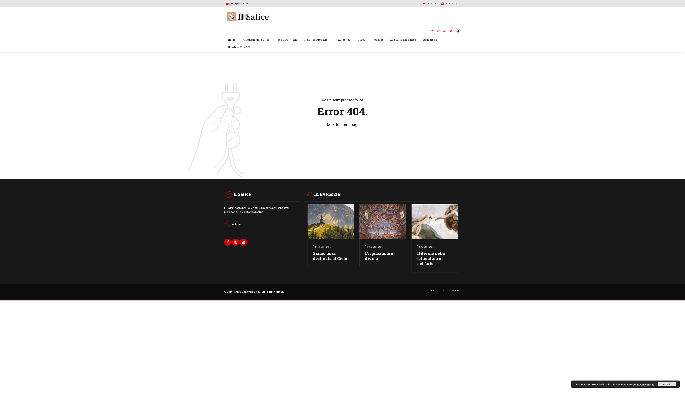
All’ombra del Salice (256, 39)
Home (231, 39)
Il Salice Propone (316, 39)
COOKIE (430, 290)
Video (361, 39)
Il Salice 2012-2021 (240, 47)
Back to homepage (343, 124)
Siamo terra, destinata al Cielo (330, 256)
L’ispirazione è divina (379, 256)
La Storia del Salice (403, 39)
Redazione (430, 39)
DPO (443, 290)
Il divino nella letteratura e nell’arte (431, 258)
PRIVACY (456, 290)
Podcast (377, 39)
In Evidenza (342, 39)
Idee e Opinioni (286, 39)
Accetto (667, 384)
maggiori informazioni (643, 384)
